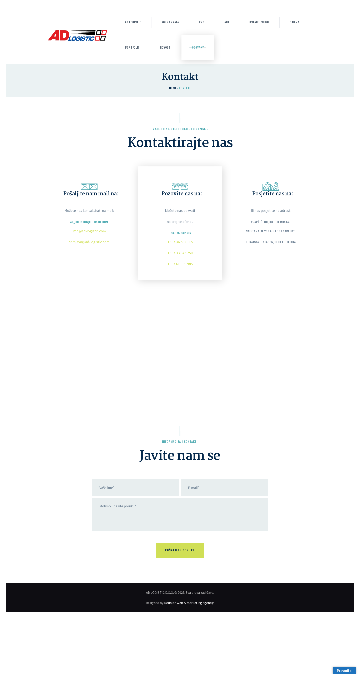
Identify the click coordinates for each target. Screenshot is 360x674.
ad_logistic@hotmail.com (89, 222)
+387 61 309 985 (180, 264)
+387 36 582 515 (180, 232)
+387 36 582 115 (180, 242)
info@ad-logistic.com (89, 231)
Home (172, 88)
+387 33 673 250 (180, 253)
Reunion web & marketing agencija (189, 603)
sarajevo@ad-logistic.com (89, 242)
